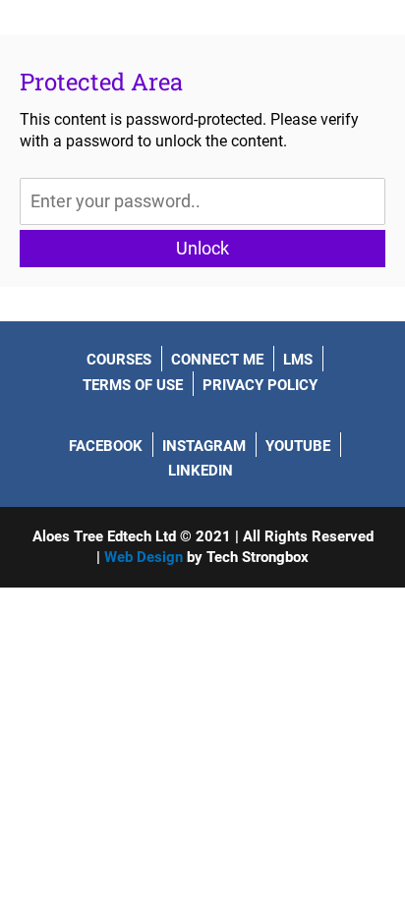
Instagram (204, 446)
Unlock (202, 248)
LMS (298, 359)
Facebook (106, 446)
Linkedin (200, 470)
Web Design (143, 557)
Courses (119, 359)
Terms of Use (133, 385)
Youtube (297, 446)
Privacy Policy (260, 385)
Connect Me (217, 359)
